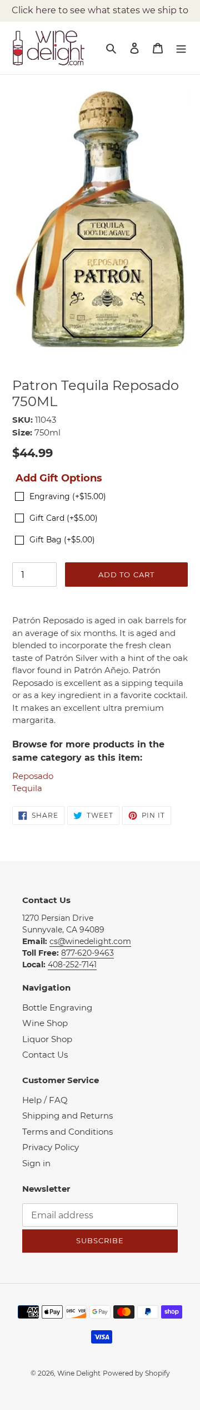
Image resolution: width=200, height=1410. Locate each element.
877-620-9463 (87, 953)
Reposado (32, 776)
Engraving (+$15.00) (67, 496)
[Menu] (181, 48)
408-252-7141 (72, 965)
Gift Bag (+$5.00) (62, 539)
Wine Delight (79, 1373)
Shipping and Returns (67, 1115)
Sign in (36, 1163)
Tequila (27, 788)
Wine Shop (45, 1023)
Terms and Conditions (67, 1131)
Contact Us (45, 1054)
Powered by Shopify (136, 1373)
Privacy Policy (50, 1147)
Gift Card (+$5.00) (63, 518)
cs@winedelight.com (90, 941)
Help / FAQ (45, 1100)
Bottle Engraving (57, 1007)
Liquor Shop (47, 1039)
